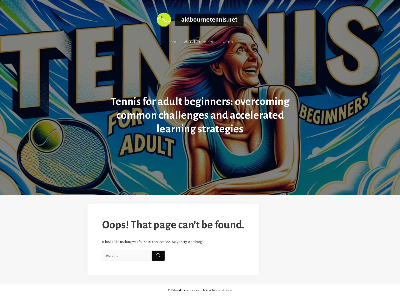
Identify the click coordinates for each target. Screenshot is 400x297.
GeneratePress (223, 290)
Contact (228, 41)
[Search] (158, 256)
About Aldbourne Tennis (199, 41)
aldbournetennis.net (209, 19)
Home (171, 41)
